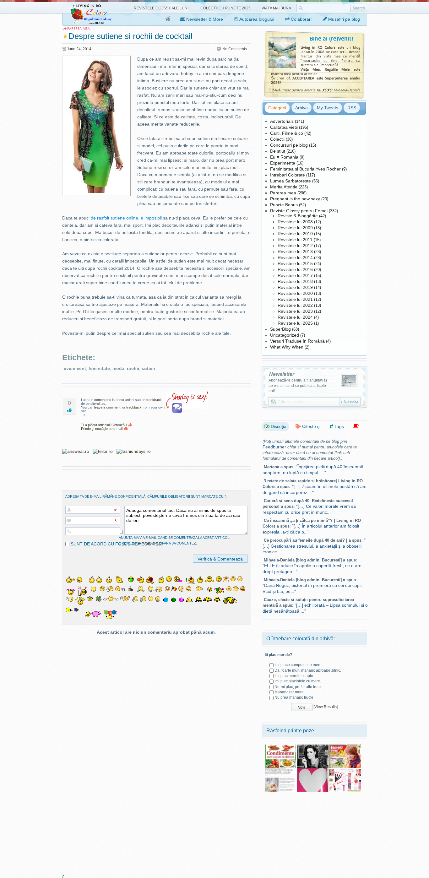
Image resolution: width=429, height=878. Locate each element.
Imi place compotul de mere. (298, 665)
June (71, 49)
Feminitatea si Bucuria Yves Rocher (305, 168)
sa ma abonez (149, 543)
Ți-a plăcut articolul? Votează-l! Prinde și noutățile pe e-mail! (104, 427)
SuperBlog (280, 329)
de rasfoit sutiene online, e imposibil (126, 217)
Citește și (310, 426)
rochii (133, 368)
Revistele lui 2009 (295, 227)
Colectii (277, 139)
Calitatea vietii (284, 127)
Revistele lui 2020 (295, 293)
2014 (87, 49)
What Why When (286, 347)
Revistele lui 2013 (295, 251)
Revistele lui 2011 (295, 239)
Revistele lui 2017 (295, 275)
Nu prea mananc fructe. (294, 697)
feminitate (99, 368)
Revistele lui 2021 (295, 299)
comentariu (102, 400)
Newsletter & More (204, 19)
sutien (148, 368)
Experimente (282, 162)
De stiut (277, 151)
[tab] (277, 108)
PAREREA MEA (78, 29)
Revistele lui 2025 (295, 323)
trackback (154, 400)
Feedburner (274, 446)
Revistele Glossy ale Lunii (161, 8)
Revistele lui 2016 (295, 269)
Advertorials (282, 121)
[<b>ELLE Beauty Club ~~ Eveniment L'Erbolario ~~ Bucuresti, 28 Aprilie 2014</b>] (280, 770)
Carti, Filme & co (286, 133)
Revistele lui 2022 (295, 305)
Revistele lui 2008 (295, 221)
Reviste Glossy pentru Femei (299, 210)
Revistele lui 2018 (295, 281)
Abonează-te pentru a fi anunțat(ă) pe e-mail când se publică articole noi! (298, 385)
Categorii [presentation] (277, 107)
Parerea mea (283, 192)
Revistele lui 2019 (295, 287)
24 (78, 49)
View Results (325, 707)
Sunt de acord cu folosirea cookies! (115, 543)
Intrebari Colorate (287, 174)
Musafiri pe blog (343, 19)
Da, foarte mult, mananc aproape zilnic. (307, 670)
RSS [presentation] (351, 107)
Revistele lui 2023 (295, 311)
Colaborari (301, 19)
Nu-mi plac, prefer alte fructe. (298, 687)
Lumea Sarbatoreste (290, 180)
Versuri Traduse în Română (297, 341)
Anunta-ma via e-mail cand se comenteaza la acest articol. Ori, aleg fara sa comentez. (175, 540)
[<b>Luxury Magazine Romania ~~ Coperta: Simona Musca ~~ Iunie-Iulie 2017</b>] (313, 747)
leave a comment (107, 407)
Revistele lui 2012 (295, 245)
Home (168, 19)
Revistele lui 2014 (295, 257)
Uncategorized (284, 335)
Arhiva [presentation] (301, 107)
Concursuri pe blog (289, 145)
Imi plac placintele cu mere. (297, 681)
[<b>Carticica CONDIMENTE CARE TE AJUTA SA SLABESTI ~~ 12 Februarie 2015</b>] (280, 747)
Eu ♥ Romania (284, 157)
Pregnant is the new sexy (295, 198)
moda (118, 368)
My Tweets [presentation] (327, 107)
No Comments (234, 49)
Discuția (277, 426)
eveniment (75, 368)
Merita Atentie (283, 186)
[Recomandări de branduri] (355, 426)
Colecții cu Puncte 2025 (225, 8)
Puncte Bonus (284, 204)
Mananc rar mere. (289, 692)
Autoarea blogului (256, 19)
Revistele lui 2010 (295, 233)
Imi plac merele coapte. (294, 676)
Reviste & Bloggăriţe (298, 215)
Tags (338, 426)
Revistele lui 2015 (295, 263)
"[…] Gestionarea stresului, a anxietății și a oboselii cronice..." (314, 546)
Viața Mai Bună (276, 8)
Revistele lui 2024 (295, 317)
